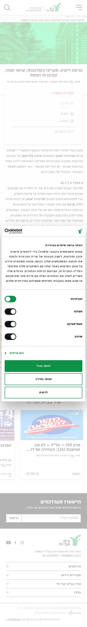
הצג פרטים (17, 353)
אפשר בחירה (43, 379)
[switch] (11, 311)
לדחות (43, 392)
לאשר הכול (43, 366)
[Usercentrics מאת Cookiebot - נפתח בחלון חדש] (22, 231)
